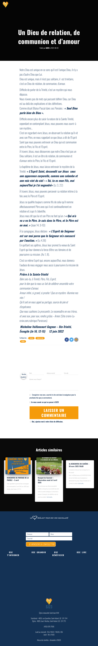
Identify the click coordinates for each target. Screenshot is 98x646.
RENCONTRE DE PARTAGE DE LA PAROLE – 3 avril (18, 478)
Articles (31, 338)
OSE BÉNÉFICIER (58, 554)
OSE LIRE (82, 552)
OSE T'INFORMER (13, 554)
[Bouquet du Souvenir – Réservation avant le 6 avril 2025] (49, 465)
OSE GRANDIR (39, 552)
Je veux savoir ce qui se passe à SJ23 (45, 402)
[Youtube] (78, 4)
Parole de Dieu (40, 338)
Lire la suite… (50, 497)
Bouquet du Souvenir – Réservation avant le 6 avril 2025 (47, 480)
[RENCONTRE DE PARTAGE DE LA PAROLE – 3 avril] (18, 465)
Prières (23, 341)
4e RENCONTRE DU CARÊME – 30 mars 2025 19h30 (79, 465)
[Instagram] (82, 4)
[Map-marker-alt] (87, 4)
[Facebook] (73, 4)
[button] (16, 553)
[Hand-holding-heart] (68, 4)
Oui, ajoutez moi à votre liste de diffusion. (47, 421)
